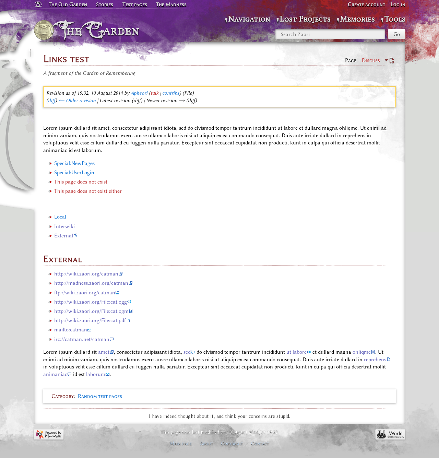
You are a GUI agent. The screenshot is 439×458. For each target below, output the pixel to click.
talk (154, 93)
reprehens (375, 359)
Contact (260, 443)
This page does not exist (80, 182)
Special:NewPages (74, 163)
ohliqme (362, 352)
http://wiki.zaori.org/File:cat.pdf (90, 320)
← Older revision (77, 100)
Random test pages (100, 396)
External (63, 236)
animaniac (55, 374)
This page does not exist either (88, 191)
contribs (170, 93)
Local (60, 217)
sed (187, 352)
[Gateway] (38, 4)
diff (51, 100)
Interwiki (64, 226)
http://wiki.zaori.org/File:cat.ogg (90, 302)
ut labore (296, 352)
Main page (181, 443)
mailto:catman (70, 330)
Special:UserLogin (74, 172)
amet (103, 352)
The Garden (102, 30)
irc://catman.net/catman (81, 339)
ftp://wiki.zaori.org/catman (84, 293)
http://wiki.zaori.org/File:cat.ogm (91, 311)
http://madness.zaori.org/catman (91, 283)
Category (62, 396)
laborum (95, 374)
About (206, 443)
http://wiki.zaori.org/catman (86, 274)
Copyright (232, 443)
